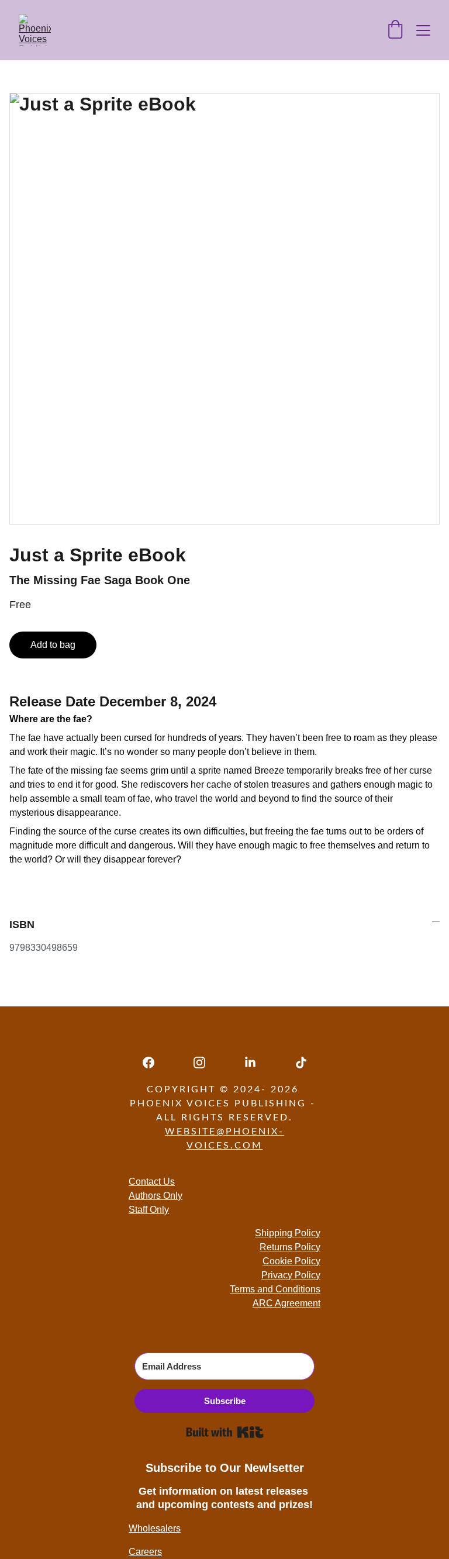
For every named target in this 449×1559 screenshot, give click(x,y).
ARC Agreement (286, 1303)
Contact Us (152, 1182)
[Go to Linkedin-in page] (256, 1062)
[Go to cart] (395, 30)
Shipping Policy (287, 1233)
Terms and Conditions (275, 1289)
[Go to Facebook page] (154, 1062)
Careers (145, 1552)
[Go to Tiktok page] (301, 1062)
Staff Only (149, 1210)
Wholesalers (155, 1528)
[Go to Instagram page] (205, 1062)
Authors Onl (153, 1196)
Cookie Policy (291, 1261)
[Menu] (423, 30)
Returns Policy (290, 1247)
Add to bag (52, 645)
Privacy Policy (290, 1275)
